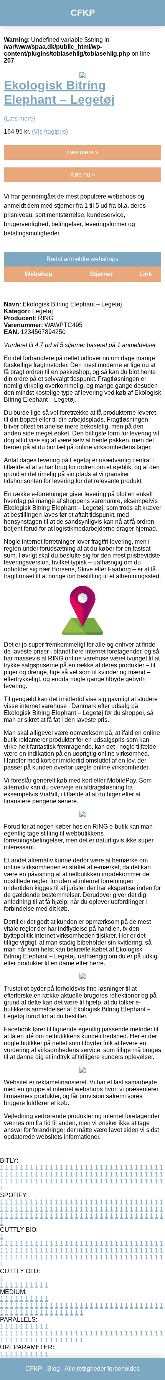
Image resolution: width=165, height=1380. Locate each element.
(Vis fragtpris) (50, 131)
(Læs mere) (19, 118)
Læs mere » (82, 152)
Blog (53, 1368)
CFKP (83, 13)
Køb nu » (82, 174)
